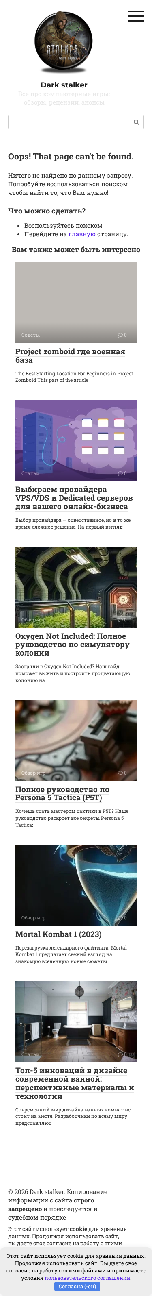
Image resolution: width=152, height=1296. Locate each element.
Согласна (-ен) (77, 1286)
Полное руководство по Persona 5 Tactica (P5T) (62, 793)
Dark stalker (64, 85)
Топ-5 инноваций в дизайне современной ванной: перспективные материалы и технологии (74, 1083)
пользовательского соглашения (87, 1277)
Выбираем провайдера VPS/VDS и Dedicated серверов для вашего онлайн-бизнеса (74, 497)
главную (82, 234)
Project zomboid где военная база (70, 355)
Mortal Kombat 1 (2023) (58, 934)
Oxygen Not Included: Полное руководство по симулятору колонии (72, 644)
